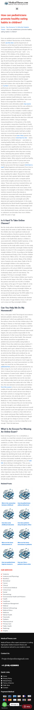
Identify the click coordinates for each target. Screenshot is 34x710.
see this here (9, 43)
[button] (17, 8)
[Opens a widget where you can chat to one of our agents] (27, 706)
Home (3, 27)
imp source (27, 104)
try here (5, 86)
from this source (6, 387)
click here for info (21, 138)
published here (5, 367)
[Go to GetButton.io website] (5, 708)
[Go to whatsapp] (4, 704)
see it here (20, 135)
